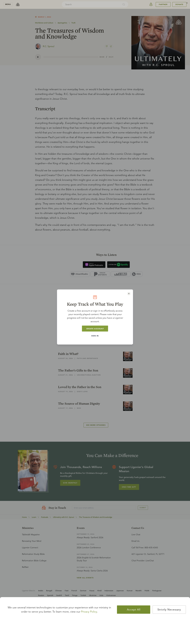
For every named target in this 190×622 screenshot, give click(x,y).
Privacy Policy (89, 611)
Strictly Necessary (169, 609)
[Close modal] (129, 293)
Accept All (133, 609)
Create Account (95, 328)
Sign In (95, 335)
